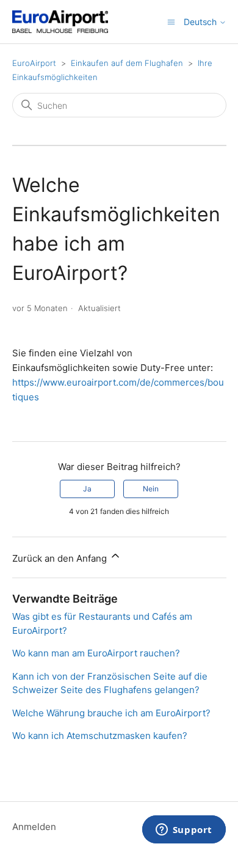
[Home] (60, 21)
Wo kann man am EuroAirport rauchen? (96, 653)
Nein (151, 488)
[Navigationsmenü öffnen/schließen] (171, 21)
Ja (87, 488)
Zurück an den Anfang (60, 558)
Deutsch (201, 22)
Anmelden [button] (34, 826)
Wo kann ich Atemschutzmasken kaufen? (99, 735)
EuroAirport (34, 63)
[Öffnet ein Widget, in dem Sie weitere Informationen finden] (184, 830)
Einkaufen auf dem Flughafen (127, 63)
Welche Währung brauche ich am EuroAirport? (111, 713)
